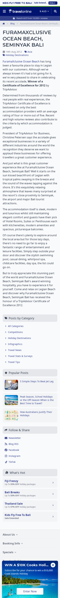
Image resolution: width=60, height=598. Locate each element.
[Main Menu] (5, 11)
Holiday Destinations (17, 55)
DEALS (52, 3)
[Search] (54, 11)
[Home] (20, 11)
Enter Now (30, 591)
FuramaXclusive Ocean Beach (21, 61)
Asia (30, 51)
